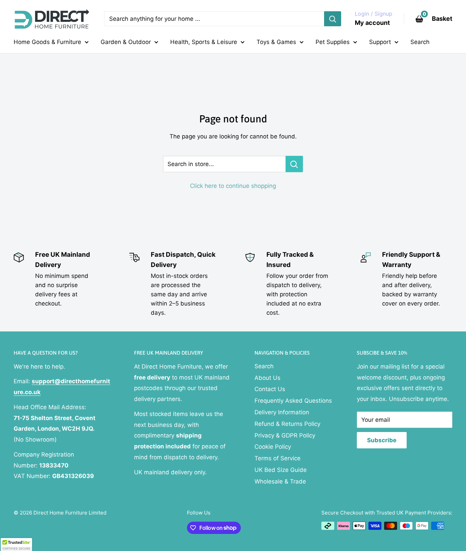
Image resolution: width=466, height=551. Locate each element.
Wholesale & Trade (280, 481)
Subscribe (381, 440)
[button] (16, 544)
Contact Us (269, 389)
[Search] (332, 18)
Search (419, 42)
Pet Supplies (333, 42)
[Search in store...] (294, 164)
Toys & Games (276, 42)
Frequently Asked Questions (293, 400)
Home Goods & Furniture (47, 42)
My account (372, 22)
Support (380, 42)
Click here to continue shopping (233, 185)
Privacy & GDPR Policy (284, 435)
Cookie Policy (272, 446)
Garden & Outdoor (126, 42)
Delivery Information (281, 412)
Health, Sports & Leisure (203, 42)
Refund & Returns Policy (287, 423)
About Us (267, 377)
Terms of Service (277, 458)
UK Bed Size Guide (280, 469)
